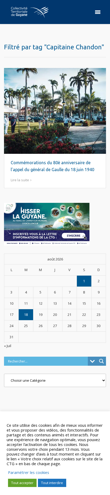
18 (26, 314)
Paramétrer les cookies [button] (28, 472)
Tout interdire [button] (52, 482)
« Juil (7, 345)
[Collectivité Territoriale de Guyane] (30, 12)
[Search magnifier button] (101, 361)
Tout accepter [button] (22, 482)
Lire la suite (20, 180)
